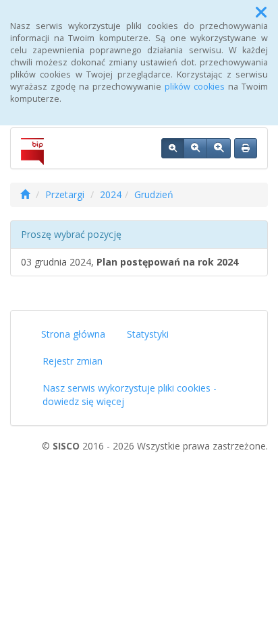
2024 (110, 194)
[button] (261, 12)
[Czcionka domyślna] (172, 148)
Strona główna (73, 334)
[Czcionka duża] (218, 148)
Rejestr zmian (73, 360)
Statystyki (148, 334)
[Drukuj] (245, 148)
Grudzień (153, 194)
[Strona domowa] (25, 194)
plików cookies (195, 86)
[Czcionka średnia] (195, 148)
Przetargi (64, 194)
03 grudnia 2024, (129, 261)
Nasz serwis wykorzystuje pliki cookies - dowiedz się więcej (130, 394)
